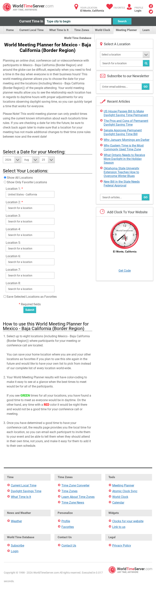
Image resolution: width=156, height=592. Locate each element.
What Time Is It (58, 30)
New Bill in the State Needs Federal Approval (122, 183)
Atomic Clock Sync (124, 491)
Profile (65, 521)
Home (10, 30)
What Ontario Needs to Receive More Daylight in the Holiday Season (124, 158)
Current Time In (31, 21)
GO (145, 86)
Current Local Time (31, 30)
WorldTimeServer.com (28, 7)
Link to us (118, 527)
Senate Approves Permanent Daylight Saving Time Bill (123, 132)
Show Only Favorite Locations (27, 182)
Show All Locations (20, 177)
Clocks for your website (127, 521)
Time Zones (81, 30)
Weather (16, 521)
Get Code (125, 270)
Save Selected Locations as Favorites (32, 296)
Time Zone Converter (75, 485)
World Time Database (77, 38)
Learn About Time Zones (78, 497)
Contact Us (68, 545)
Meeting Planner (126, 30)
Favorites (119, 7)
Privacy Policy (121, 545)
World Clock (102, 30)
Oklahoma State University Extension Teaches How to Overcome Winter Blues (121, 172)
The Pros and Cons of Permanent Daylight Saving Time (126, 122)
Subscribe (17, 545)
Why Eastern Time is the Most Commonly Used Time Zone (124, 147)
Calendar (118, 502)
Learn (146, 30)
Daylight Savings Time (26, 491)
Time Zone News (72, 502)
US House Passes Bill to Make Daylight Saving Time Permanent (126, 113)
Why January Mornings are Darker (126, 140)
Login (138, 10)
